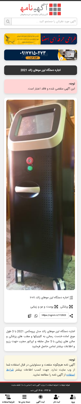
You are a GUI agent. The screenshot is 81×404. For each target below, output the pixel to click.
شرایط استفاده (52, 385)
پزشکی (64, 306)
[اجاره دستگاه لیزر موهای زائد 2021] (40, 195)
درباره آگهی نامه (39, 385)
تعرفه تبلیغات (65, 385)
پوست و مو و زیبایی (41, 306)
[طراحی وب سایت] (40, 59)
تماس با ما (26, 385)
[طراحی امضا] (40, 43)
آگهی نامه (34, 390)
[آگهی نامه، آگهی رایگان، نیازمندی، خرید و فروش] (40, 9)
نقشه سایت (15, 385)
